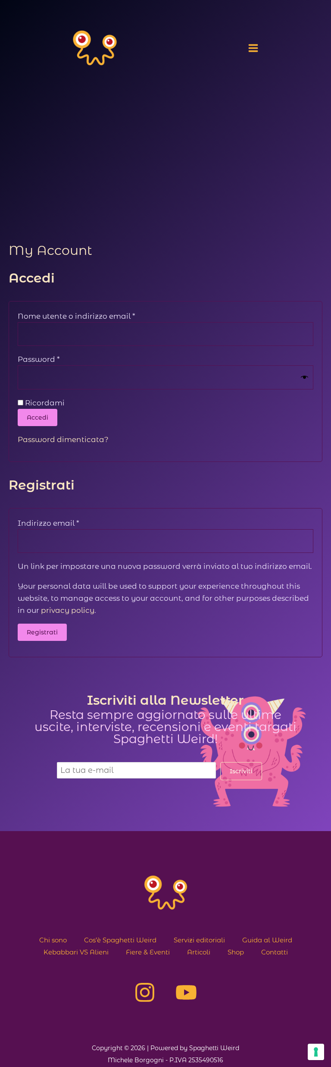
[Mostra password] (304, 377)
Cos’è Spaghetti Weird (120, 940)
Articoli (198, 952)
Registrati (42, 632)
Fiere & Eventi (148, 952)
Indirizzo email (65, 522)
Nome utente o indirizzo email (93, 315)
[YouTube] (186, 992)
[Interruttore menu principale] (253, 48)
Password (56, 359)
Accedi (37, 417)
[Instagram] (144, 992)
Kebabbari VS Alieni (76, 952)
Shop (236, 952)
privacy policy (67, 610)
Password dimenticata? (63, 439)
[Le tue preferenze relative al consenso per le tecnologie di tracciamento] (316, 1052)
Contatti (274, 952)
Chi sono (53, 940)
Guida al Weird (267, 940)
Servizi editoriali (199, 940)
